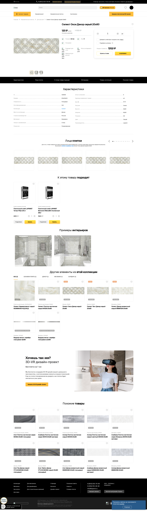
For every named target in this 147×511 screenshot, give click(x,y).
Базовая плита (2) (30, 277)
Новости (122, 1)
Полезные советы (72, 483)
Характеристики (19, 80)
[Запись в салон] (12, 507)
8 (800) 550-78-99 (44, 2)
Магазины (16, 486)
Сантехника (73, 14)
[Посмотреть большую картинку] (36, 46)
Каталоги (53, 486)
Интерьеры (84, 80)
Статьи (107, 1)
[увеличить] (35, 216)
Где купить (102, 1)
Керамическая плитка (56, 14)
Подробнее (18, 222)
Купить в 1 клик (104, 53)
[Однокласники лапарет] (111, 503)
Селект (64, 108)
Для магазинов (31, 483)
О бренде (95, 1)
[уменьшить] (29, 216)
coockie (121, 504)
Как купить (17, 489)
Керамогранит (39, 14)
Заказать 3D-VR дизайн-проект (37, 384)
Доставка (111, 1)
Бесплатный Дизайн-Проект (72, 2)
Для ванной (40, 19)
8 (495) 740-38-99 (93, 486)
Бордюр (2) (72, 277)
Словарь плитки (71, 489)
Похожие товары (128, 80)
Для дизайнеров (32, 486)
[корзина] (131, 8)
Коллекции (17, 483)
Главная (16, 19)
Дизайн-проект (54, 489)
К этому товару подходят (62, 80)
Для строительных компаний (35, 489)
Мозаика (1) (58, 277)
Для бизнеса (129, 1)
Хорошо (127, 507)
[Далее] (131, 141)
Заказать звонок (57, 2)
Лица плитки (39, 80)
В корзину (122, 53)
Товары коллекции (105, 80)
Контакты (117, 1)
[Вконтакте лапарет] (107, 503)
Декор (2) (45, 277)
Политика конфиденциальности (45, 504)
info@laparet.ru (92, 488)
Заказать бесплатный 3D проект (121, 14)
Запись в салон (4, 500)
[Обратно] (110, 141)
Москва (17, 1)
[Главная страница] (16, 7)
